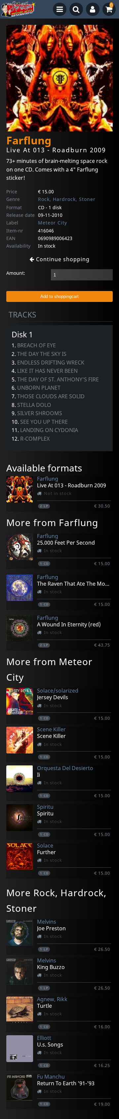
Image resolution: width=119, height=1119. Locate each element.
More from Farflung (52, 522)
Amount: (15, 273)
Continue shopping (62, 259)
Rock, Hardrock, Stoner (67, 199)
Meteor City (52, 222)
